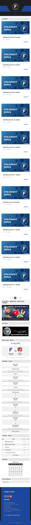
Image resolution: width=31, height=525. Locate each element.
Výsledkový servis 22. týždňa (11, 147)
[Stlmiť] (25, 319)
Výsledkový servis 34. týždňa (11, 92)
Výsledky (26, 33)
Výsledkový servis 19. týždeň (11, 229)
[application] (15, 313)
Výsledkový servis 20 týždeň (11, 202)
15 (19, 469)
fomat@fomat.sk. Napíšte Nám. (13, 515)
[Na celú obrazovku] (27, 319)
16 (21, 469)
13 (15, 469)
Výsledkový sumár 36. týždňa (11, 37)
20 (15, 471)
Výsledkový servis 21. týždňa (11, 175)
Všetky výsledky (15, 431)
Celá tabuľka (15, 455)
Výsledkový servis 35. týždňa (11, 65)
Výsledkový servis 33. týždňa (11, 120)
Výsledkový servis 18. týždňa (11, 257)
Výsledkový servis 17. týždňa (11, 284)
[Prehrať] (3, 319)
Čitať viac (26, 41)
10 (20, 298)
